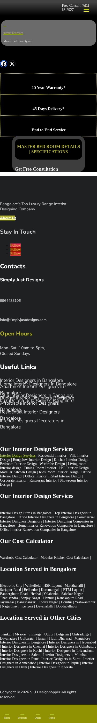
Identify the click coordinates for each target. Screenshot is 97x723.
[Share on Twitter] (12, 63)
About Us (7, 218)
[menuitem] (7, 714)
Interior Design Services (17, 455)
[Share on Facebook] (3, 63)
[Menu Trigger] (86, 9)
